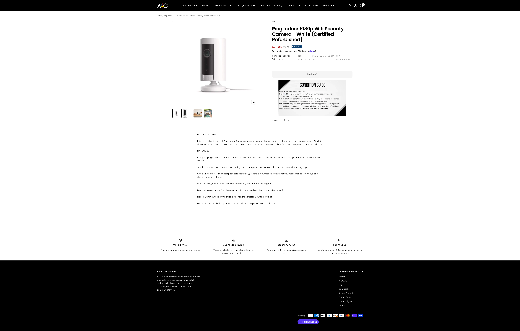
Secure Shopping (347, 293)
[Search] (350, 5)
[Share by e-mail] (293, 120)
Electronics (265, 5)
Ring (274, 21)
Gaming (278, 5)
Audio (205, 5)
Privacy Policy (345, 297)
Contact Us (344, 289)
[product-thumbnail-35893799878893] (207, 113)
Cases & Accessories (222, 5)
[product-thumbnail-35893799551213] (177, 113)
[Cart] (361, 5)
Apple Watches (190, 5)
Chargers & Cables (246, 5)
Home (159, 16)
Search (342, 276)
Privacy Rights (345, 301)
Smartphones (311, 5)
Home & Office (293, 5)
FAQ (340, 285)
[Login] (355, 5)
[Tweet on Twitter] (289, 120)
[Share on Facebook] (280, 120)
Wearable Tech (329, 5)
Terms (342, 305)
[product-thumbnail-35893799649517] (187, 113)
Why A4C (343, 280)
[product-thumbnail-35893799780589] (197, 113)
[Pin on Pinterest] (284, 120)
